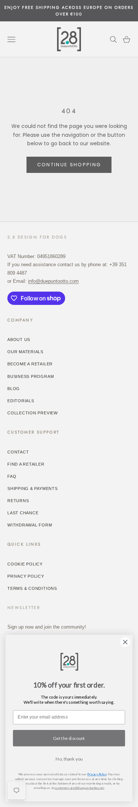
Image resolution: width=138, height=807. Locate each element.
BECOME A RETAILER (30, 364)
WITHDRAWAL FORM (29, 525)
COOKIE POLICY (25, 564)
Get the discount (69, 738)
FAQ (11, 476)
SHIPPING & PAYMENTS (32, 488)
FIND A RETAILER (26, 464)
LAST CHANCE (22, 513)
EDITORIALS (20, 401)
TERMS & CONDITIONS (32, 588)
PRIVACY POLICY (25, 576)
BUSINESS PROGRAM (30, 376)
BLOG (13, 388)
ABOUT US (18, 339)
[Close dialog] (125, 642)
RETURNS (18, 500)
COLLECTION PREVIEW (32, 413)
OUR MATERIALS (25, 351)
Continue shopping (69, 164)
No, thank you (69, 759)
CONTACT (18, 452)
